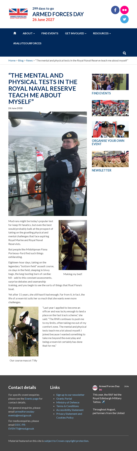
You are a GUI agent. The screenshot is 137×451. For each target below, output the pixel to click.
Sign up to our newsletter (70, 394)
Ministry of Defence (67, 402)
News (29, 60)
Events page (32, 398)
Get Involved (75, 33)
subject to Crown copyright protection (66, 440)
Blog (21, 60)
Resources (101, 33)
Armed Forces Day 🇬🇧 (109, 388)
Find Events (49, 33)
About (28, 33)
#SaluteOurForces (27, 43)
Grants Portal (64, 398)
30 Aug (127, 386)
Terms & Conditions (67, 406)
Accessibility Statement (70, 409)
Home (12, 60)
